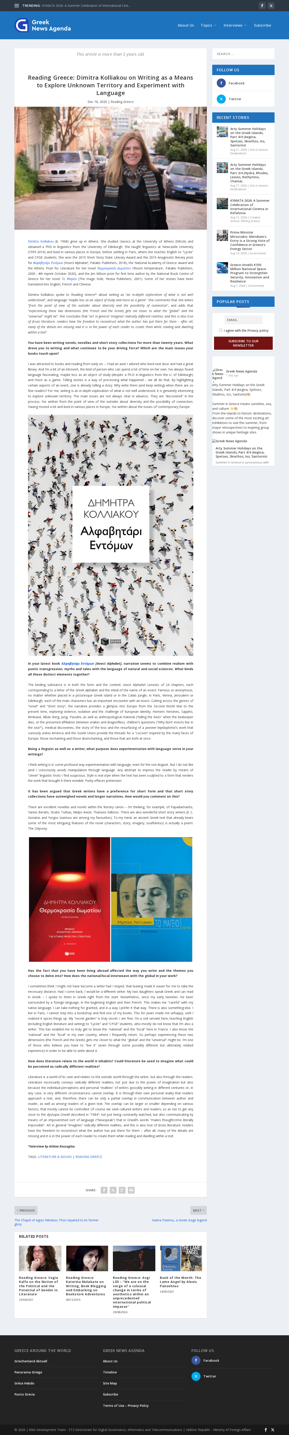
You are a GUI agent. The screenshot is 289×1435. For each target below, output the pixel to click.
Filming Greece (250, 221)
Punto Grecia (24, 1394)
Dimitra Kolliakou (41, 241)
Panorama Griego (28, 1372)
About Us (186, 25)
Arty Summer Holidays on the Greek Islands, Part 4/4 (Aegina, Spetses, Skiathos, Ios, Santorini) (248, 137)
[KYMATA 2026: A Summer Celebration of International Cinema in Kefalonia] (222, 203)
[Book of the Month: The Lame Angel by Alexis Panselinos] (181, 1258)
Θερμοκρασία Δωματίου (114, 268)
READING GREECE (88, 1157)
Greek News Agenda (241, 371)
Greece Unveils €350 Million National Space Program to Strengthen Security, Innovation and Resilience (249, 273)
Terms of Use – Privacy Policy (126, 1405)
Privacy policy (258, 330)
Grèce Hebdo (24, 1383)
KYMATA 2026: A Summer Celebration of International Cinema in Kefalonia (250, 206)
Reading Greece (122, 102)
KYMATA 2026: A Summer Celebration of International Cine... (86, 5)
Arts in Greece (259, 150)
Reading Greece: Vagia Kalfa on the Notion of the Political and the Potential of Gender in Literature (38, 1285)
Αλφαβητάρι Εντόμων (48, 263)
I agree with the (246, 330)
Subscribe (262, 25)
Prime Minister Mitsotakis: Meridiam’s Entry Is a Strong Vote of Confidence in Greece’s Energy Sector (250, 240)
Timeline (110, 1372)
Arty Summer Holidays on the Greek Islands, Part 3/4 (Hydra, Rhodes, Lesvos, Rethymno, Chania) (249, 172)
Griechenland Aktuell (30, 1361)
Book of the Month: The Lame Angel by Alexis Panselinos (180, 1281)
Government (258, 253)
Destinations (238, 153)
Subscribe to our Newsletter (243, 343)
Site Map (110, 1383)
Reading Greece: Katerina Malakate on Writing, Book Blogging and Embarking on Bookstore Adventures (86, 1285)
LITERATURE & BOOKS (55, 1157)
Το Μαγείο (69, 279)
